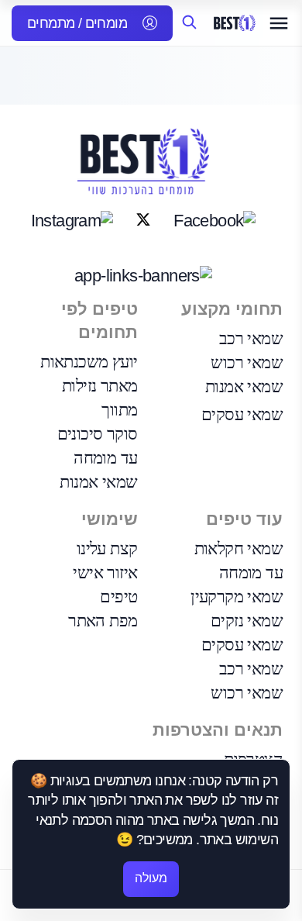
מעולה (151, 878)
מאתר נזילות (99, 385)
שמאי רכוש (247, 362)
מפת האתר (102, 620)
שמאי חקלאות (238, 548)
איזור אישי (105, 572)
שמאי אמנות (244, 386)
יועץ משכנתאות (88, 361)
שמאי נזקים (247, 620)
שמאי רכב (251, 338)
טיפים (118, 596)
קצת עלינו (107, 548)
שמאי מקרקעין (236, 596)
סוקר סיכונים (97, 433)
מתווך (119, 409)
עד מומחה (105, 457)
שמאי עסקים (242, 414)
